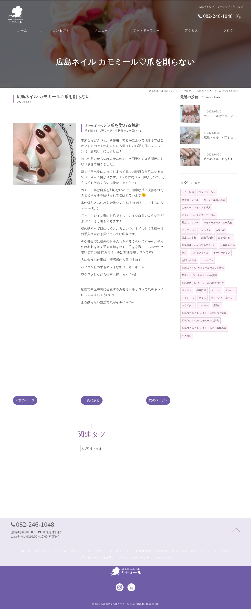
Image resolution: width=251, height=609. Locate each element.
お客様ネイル (227, 245)
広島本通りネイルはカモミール (199, 245)
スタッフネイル (200, 252)
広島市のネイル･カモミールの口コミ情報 (204, 313)
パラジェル (188, 230)
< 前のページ (25, 400)
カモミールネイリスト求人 (196, 207)
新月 (184, 252)
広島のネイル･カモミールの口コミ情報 (203, 267)
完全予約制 (207, 237)
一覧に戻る (92, 400)
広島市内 (220, 230)
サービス (187, 290)
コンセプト (207, 260)
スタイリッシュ (207, 192)
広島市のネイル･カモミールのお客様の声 (204, 328)
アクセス (230, 290)
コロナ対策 (188, 192)
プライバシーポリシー (223, 298)
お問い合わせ (189, 260)
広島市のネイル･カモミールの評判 (200, 320)
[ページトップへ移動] (236, 530)
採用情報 (201, 290)
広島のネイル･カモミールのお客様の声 (203, 283)
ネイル (202, 298)
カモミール (188, 298)
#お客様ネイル (91, 448)
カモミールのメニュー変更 (218, 222)
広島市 (217, 305)
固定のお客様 (189, 237)
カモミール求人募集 (214, 200)
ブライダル (188, 305)
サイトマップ (163, 557)
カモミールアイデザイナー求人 (199, 215)
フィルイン (205, 230)
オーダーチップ (221, 252)
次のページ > (158, 400)
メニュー (216, 290)
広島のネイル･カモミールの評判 (199, 275)
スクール (203, 305)
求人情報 (187, 335)
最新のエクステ (190, 222)
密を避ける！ (225, 237)
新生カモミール (190, 200)
